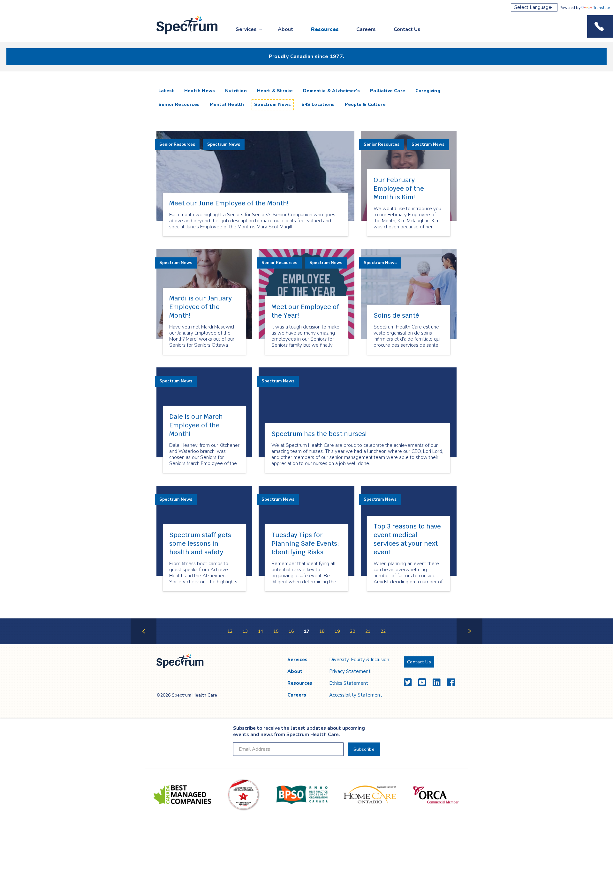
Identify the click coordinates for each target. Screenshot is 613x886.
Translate (601, 7)
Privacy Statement (350, 671)
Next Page (469, 643)
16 (291, 631)
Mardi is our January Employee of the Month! (200, 307)
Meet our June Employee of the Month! (228, 203)
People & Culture (365, 104)
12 (229, 631)
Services (246, 29)
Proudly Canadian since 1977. (306, 56)
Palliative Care (387, 91)
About (285, 29)
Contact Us (407, 29)
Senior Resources (179, 104)
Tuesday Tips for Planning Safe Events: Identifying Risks (305, 543)
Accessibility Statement (355, 695)
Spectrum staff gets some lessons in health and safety (200, 543)
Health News (199, 91)
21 (367, 631)
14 (260, 631)
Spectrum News (272, 104)
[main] (306, 364)
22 (383, 631)
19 (337, 631)
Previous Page (143, 643)
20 (352, 631)
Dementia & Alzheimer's (331, 91)
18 (321, 631)
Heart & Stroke (275, 91)
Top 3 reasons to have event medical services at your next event (407, 539)
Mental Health (227, 104)
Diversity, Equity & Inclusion (359, 659)
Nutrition (236, 91)
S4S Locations (318, 104)
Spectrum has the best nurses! (319, 434)
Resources (325, 29)
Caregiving (427, 91)
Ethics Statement (348, 683)
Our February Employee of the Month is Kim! (399, 188)
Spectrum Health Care (181, 34)
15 (275, 631)
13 (245, 631)
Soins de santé (396, 315)
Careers (366, 29)
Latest (167, 90)
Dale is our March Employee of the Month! (196, 425)
